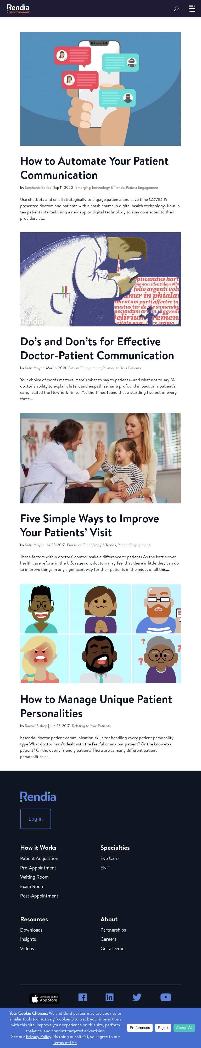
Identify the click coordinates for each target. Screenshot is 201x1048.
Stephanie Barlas (38, 187)
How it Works (38, 847)
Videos (27, 949)
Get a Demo (112, 949)
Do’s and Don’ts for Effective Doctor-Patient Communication (97, 348)
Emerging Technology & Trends (99, 187)
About (109, 919)
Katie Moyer (34, 367)
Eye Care (109, 859)
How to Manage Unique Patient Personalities (96, 706)
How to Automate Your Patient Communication (94, 167)
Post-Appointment (39, 896)
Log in (36, 819)
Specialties (115, 847)
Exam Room (32, 887)
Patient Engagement (142, 187)
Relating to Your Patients (121, 367)
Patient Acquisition (39, 859)
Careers (108, 939)
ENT (104, 868)
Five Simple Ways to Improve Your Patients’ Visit (89, 525)
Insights (28, 939)
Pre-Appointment (38, 868)
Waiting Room (34, 877)
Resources (34, 919)
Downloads (31, 930)
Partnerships (113, 930)
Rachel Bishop (36, 725)
